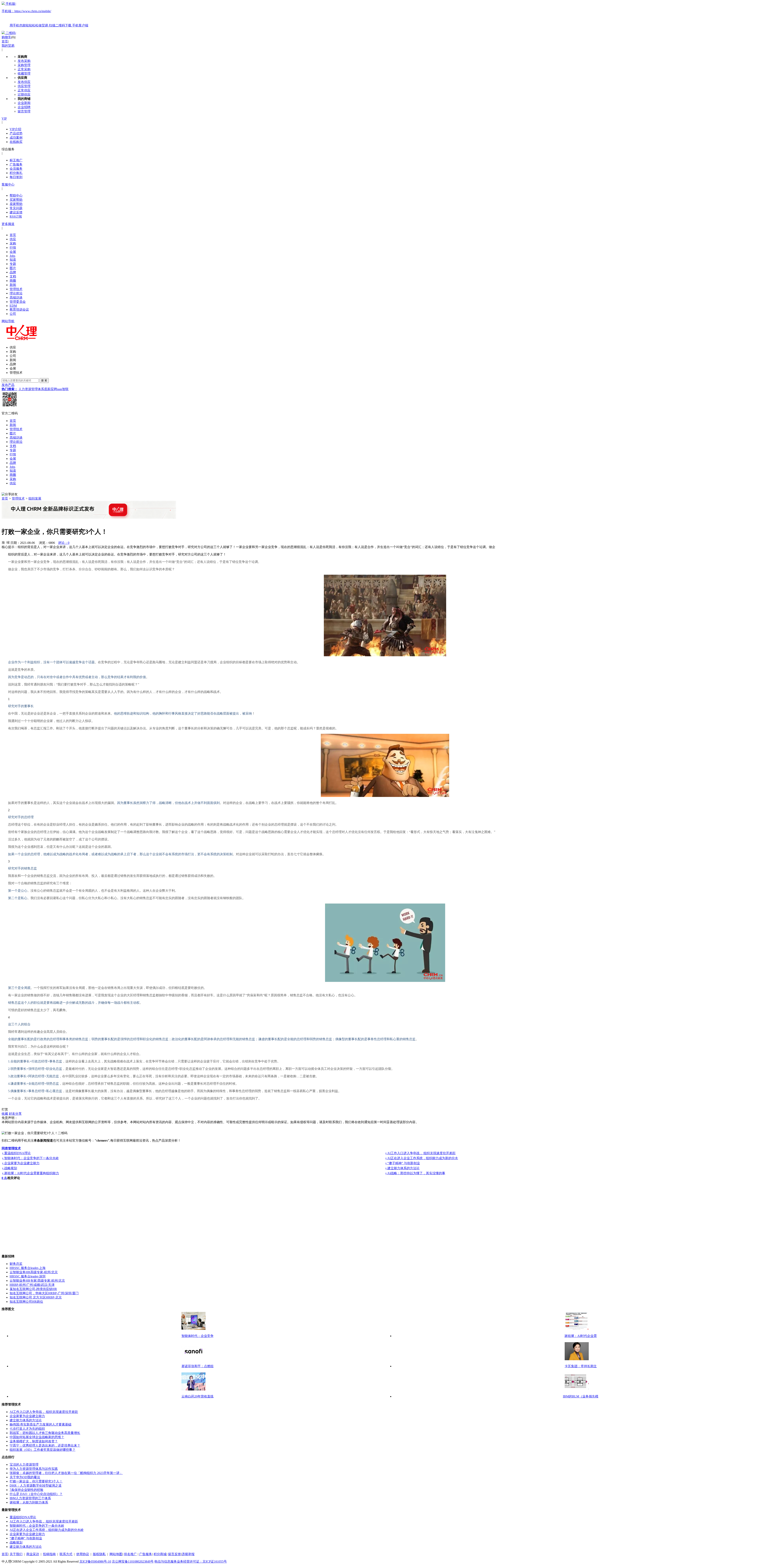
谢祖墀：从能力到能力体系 (29, 1502)
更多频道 (8, 224)
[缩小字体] (8, 542)
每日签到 (16, 177)
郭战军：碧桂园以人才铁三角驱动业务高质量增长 (45, 1433)
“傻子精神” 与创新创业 (26, 1538)
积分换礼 (16, 173)
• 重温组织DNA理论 (16, 1153)
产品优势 (16, 133)
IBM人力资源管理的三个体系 (30, 1498)
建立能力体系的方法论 (26, 1420)
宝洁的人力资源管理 (24, 1464)
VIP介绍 (15, 129)
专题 (13, 264)
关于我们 (16, 1554)
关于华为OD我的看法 (25, 1477)
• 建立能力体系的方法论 (402, 1168)
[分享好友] (10, 494)
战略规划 (16, 1542)
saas (59, 389)
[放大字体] (3, 542)
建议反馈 (16, 212)
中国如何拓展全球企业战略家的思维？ (37, 1437)
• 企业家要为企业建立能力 (21, 1163)
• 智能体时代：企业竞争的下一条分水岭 (30, 1158)
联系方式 (66, 1554)
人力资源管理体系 (31, 389)
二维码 (10, 33)
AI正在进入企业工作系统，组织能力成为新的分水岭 (47, 1530)
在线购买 (16, 141)
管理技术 (16, 289)
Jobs (12, 255)
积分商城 (160, 1554)
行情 (13, 247)
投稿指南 (49, 1554)
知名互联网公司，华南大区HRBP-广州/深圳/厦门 (44, 1293)
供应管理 (24, 86)
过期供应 (24, 94)
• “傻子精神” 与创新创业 (402, 1163)
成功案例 (16, 137)
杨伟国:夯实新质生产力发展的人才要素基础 (40, 1424)
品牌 (13, 272)
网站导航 (8, 321)
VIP (4, 118)
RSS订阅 (16, 216)
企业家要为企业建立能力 (27, 1416)
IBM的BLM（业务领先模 (580, 1396)
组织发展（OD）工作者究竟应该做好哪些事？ (42, 1449)
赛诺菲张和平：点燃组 (197, 1366)
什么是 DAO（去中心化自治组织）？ (36, 1494)
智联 (65, 389)
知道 (13, 259)
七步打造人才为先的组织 (27, 1428)
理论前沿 (16, 293)
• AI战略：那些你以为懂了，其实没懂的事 (415, 1173)
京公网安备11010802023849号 (133, 1561)
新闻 (13, 285)
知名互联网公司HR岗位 (26, 1301)
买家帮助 (16, 199)
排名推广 (130, 1554)
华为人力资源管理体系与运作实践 (34, 1468)
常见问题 (16, 208)
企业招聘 (24, 107)
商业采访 (32, 1554)
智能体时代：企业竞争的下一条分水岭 (37, 1525)
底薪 (47, 389)
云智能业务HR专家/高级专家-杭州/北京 (37, 1280)
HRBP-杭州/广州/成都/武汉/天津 (32, 1284)
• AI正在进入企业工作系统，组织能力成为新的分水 (421, 1158)
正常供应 (24, 90)
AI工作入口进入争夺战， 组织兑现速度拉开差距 (44, 1412)
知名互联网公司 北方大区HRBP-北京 (36, 1297)
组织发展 (34, 498)
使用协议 (82, 1554)
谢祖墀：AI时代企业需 (580, 1336)
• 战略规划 (9, 1168)
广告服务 (16, 164)
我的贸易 (8, 45)
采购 (13, 243)
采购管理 (24, 65)
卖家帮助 (16, 204)
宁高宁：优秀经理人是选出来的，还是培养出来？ (45, 1445)
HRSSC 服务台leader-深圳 (28, 1276)
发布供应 (24, 82)
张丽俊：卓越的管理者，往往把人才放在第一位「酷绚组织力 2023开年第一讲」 (66, 1473)
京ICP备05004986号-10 (95, 1561)
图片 (13, 268)
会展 (13, 251)
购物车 (6, 37)
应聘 (54, 389)
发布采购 (24, 61)
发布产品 (8, 385)
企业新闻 (24, 103)
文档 (13, 276)
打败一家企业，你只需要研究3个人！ (36, 1481)
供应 (13, 239)
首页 (5, 41)
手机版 (45, 14)
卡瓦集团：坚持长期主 (581, 1366)
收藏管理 (24, 73)
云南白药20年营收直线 (197, 1396)
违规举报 (188, 1554)
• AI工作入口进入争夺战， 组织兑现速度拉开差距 (420, 1153)
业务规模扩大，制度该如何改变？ (34, 1441)
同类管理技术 (11, 1148)
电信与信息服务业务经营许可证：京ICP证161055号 (190, 1561)
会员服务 (16, 168)
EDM (13, 305)
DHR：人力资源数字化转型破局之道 (36, 1485)
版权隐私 (99, 1554)
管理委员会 (18, 301)
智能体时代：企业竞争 (197, 1336)
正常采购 (24, 69)
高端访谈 (16, 297)
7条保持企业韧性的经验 (26, 1489)
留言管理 (24, 111)
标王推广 (16, 160)
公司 (13, 313)
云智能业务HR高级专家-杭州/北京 (34, 1272)
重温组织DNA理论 (23, 1517)
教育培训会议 (19, 309)
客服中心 (8, 184)
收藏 (5, 1113)
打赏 (5, 1109)
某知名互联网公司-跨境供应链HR (33, 1289)
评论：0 (63, 542)
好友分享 (15, 1113)
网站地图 (115, 1554)
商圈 (13, 280)
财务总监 (16, 1263)
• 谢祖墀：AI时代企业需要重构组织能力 (30, 1173)
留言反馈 (174, 1554)
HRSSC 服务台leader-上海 (28, 1268)
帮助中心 (16, 195)
